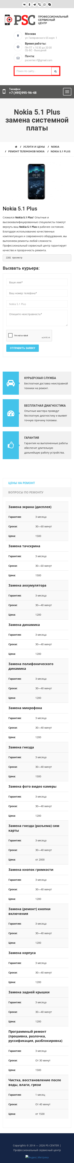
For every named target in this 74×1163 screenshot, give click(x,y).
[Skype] (49, 4)
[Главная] (16, 146)
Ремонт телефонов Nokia (26, 151)
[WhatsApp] (44, 4)
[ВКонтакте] (24, 4)
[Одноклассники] (29, 4)
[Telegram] (34, 4)
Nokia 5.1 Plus (60, 151)
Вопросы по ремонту (25, 492)
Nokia (55, 146)
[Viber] (39, 4)
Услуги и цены (34, 146)
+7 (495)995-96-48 (22, 93)
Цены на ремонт (21, 483)
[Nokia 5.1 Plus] (36, 181)
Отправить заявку (22, 348)
